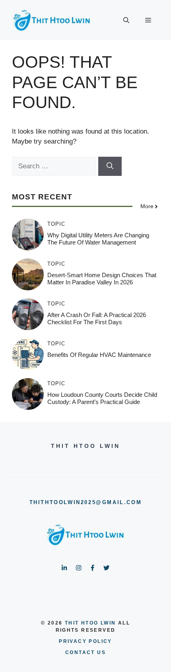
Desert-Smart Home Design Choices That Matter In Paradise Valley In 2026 (101, 279)
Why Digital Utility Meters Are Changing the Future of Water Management (98, 239)
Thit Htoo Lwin (90, 623)
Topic (56, 224)
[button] (126, 20)
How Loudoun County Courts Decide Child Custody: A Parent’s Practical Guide (102, 398)
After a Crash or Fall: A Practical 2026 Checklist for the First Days (96, 318)
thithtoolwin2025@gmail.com (85, 502)
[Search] (110, 166)
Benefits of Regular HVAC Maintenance (99, 354)
